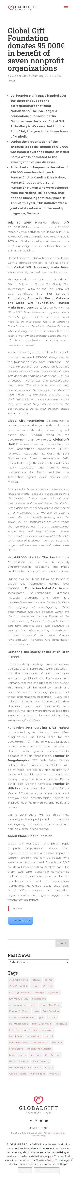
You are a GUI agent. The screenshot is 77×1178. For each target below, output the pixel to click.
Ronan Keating (41, 1061)
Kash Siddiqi (30, 1029)
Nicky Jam (35, 1054)
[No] (72, 1159)
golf (41, 1017)
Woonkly (54, 1073)
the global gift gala (20, 1067)
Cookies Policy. (45, 1160)
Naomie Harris (17, 1054)
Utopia (49, 1067)
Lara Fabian (33, 1036)
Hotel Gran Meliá (41, 1023)
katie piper (47, 1029)
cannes (48, 979)
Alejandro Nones (18, 979)
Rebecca (23, 1061)
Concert (47, 986)
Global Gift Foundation (27, 76)
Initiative (14, 1029)
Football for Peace (50, 1004)
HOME (17, 908)
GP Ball (52, 1017)
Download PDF (20, 920)
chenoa (35, 986)
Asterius (36, 979)
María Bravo (16, 1048)
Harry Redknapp (18, 1023)
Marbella (57, 1042)
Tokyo (38, 1067)
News (12, 80)
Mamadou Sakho (19, 1042)
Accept (25, 1170)
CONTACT (43, 1128)
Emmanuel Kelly (18, 998)
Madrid (48, 1036)
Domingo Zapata (19, 992)
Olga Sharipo (52, 1054)
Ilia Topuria (61, 1023)
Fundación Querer (19, 1011)
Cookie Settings (47, 1170)
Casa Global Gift (18, 986)
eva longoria (39, 998)
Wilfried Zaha (37, 1073)
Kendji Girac (16, 1036)
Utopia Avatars (17, 1073)
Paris (12, 1061)
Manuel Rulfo (40, 1042)
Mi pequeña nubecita (39, 1048)
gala (36, 1011)
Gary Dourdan (51, 1011)
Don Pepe (38, 992)
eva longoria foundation (23, 1004)
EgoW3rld (53, 992)
